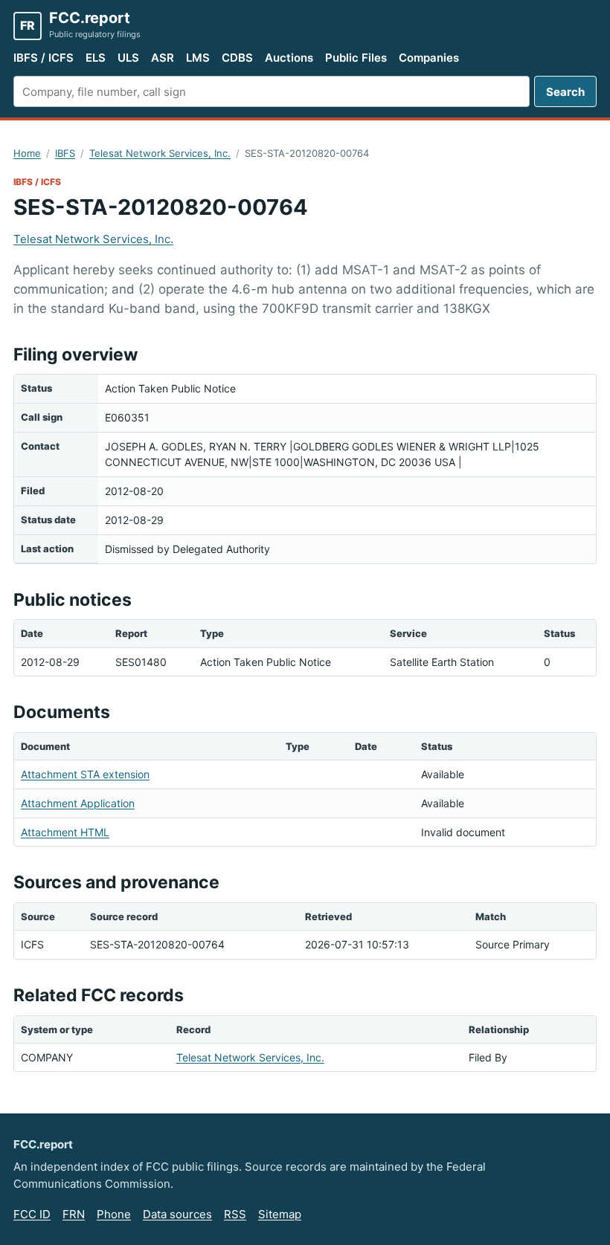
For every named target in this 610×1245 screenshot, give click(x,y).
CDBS (237, 58)
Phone (114, 1214)
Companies (429, 58)
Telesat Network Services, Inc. (160, 153)
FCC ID (32, 1214)
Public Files (356, 58)
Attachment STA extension (85, 774)
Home (27, 153)
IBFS (65, 153)
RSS (235, 1214)
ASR (162, 58)
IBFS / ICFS (43, 58)
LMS (198, 58)
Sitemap (279, 1214)
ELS (96, 58)
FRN (73, 1214)
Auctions (289, 58)
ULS (128, 58)
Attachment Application (78, 803)
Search (565, 92)
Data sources (177, 1214)
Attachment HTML (65, 832)
